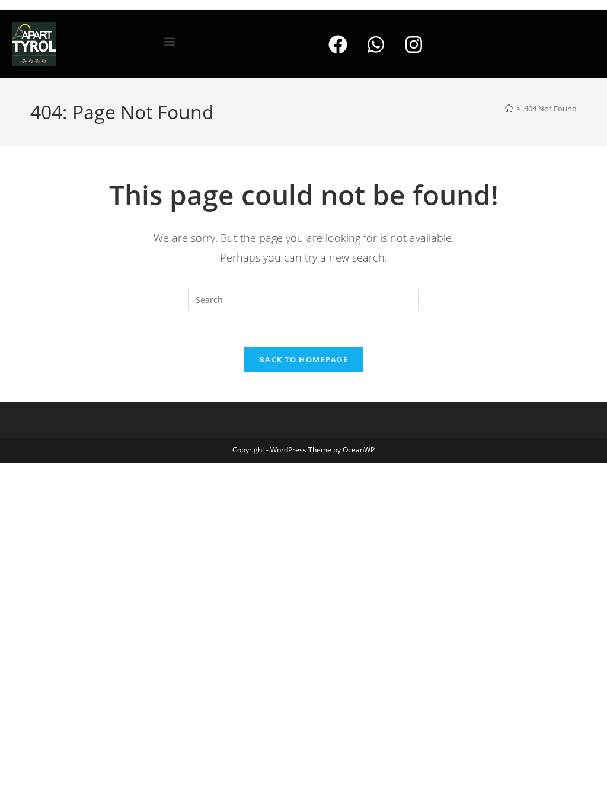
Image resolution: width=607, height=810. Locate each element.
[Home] (509, 108)
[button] (170, 41)
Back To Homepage (303, 359)
